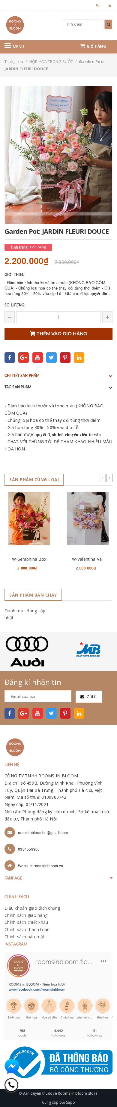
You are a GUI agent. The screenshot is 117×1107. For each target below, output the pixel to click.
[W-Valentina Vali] (87, 518)
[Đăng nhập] (107, 5)
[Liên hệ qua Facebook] (12, 1066)
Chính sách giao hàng (25, 915)
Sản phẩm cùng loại (34, 479)
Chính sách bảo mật (24, 936)
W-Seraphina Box (29, 559)
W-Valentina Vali (88, 559)
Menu (18, 46)
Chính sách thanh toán (27, 929)
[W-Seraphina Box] (29, 518)
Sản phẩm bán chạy (33, 594)
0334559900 (29, 848)
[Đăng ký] (96, 5)
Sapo (70, 1102)
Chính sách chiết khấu (26, 922)
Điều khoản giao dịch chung (32, 908)
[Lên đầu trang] (105, 1089)
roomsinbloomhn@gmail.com (43, 832)
